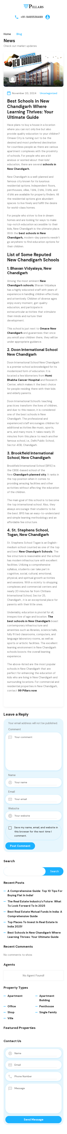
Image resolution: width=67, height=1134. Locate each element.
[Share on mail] (20, 700)
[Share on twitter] (14, 700)
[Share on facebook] (8, 700)
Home (7, 34)
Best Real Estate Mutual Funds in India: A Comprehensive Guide (35, 914)
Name (12, 775)
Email (11, 791)
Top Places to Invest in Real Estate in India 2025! (33, 924)
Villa (10, 1018)
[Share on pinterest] (26, 700)
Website (13, 808)
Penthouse (46, 1006)
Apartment (15, 996)
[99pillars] (33, 6)
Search (9, 861)
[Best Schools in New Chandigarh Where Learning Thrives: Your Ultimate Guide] (33, 69)
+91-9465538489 (32, 17)
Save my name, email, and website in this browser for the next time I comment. (36, 831)
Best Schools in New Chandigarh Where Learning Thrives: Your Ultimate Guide (34, 935)
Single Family (48, 1012)
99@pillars (27, 79)
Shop (11, 1012)
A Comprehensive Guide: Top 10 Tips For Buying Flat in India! (35, 893)
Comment (14, 729)
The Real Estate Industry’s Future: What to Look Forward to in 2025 (34, 904)
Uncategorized (48, 93)
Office (12, 1006)
